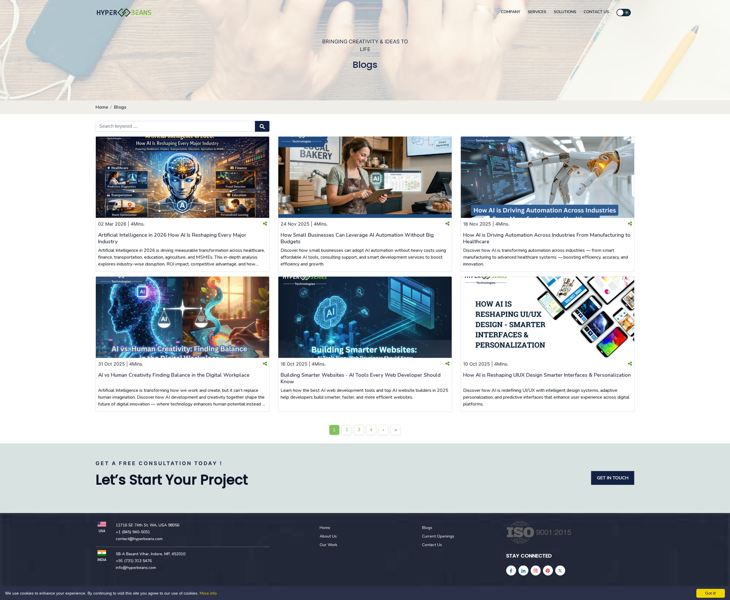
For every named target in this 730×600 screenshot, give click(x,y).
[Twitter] (560, 570)
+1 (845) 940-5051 (133, 532)
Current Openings (438, 536)
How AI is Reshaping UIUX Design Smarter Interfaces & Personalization (547, 375)
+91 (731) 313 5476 (134, 560)
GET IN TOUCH (612, 478)
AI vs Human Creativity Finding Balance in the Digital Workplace (174, 375)
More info (208, 593)
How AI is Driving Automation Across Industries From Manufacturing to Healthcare (546, 238)
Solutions (565, 12)
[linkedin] (523, 570)
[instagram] (536, 570)
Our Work (328, 545)
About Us (328, 536)
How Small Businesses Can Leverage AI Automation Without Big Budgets (357, 238)
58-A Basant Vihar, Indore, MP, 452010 (150, 554)
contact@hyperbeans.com (139, 539)
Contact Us (596, 12)
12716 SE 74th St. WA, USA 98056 (147, 525)
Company (510, 12)
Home (102, 107)
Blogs (120, 107)
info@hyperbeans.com (136, 567)
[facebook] (511, 570)
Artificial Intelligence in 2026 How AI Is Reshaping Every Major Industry (172, 238)
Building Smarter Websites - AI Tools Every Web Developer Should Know (361, 378)
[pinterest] (548, 570)
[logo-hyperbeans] (124, 12)
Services (537, 12)
